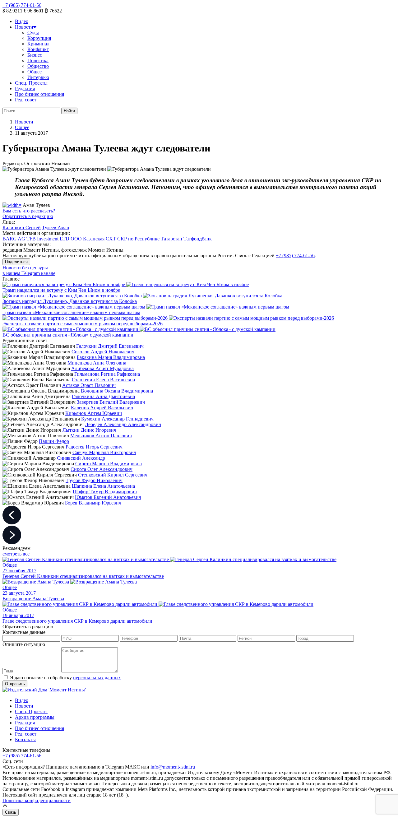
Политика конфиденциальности (36, 800)
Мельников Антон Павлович (101, 435)
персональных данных (97, 677)
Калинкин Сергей (21, 227)
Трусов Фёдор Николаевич (94, 480)
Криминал (38, 43)
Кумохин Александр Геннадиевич (117, 418)
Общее (34, 71)
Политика (38, 60)
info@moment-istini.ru (172, 766)
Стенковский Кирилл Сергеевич (112, 474)
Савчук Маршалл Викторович (104, 452)
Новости (24, 27)
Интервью (38, 77)
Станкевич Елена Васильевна (103, 379)
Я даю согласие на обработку (65, 677)
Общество (38, 66)
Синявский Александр (81, 458)
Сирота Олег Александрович (101, 469)
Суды (33, 32)
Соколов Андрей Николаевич (103, 351)
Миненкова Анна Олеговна (96, 362)
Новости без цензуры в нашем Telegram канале (28, 270)
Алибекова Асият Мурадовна (102, 368)
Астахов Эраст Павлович (89, 385)
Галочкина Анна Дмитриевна (103, 396)
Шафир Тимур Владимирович (105, 491)
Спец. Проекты (31, 83)
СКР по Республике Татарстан (149, 238)
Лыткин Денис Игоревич (89, 430)
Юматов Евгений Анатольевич (108, 497)
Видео (21, 21)
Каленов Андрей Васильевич (102, 407)
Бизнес (34, 55)
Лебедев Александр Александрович (123, 424)
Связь (10, 812)
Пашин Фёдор (54, 441)
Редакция (25, 88)
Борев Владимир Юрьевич (93, 502)
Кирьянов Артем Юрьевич (93, 413)
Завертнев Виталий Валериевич (111, 402)
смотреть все (16, 553)
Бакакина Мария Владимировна (111, 357)
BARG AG (13, 238)
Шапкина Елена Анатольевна (103, 486)
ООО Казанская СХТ (93, 238)
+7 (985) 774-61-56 (21, 5)
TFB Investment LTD (47, 238)
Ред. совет (25, 99)
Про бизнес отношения (39, 94)
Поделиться (16, 261)
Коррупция (39, 38)
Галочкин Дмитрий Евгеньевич (110, 346)
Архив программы (34, 717)
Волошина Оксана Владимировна (117, 390)
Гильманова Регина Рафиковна (107, 374)
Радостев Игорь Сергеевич (94, 446)
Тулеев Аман (55, 227)
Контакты (25, 739)
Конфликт (38, 49)
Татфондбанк (197, 238)
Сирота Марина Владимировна (108, 463)
